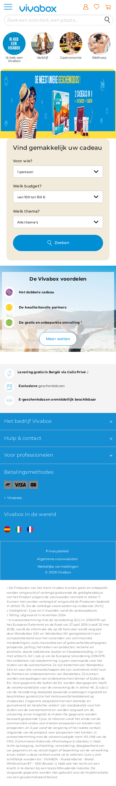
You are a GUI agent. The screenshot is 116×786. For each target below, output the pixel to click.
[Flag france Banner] (28, 529)
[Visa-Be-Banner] (20, 486)
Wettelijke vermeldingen (58, 566)
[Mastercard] (33, 486)
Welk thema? (26, 211)
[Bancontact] (6, 486)
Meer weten (58, 338)
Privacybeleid (57, 551)
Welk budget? (27, 186)
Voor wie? (22, 160)
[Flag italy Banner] (16, 529)
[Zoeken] (107, 20)
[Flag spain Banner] (5, 529)
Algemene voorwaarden (57, 559)
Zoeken (61, 242)
